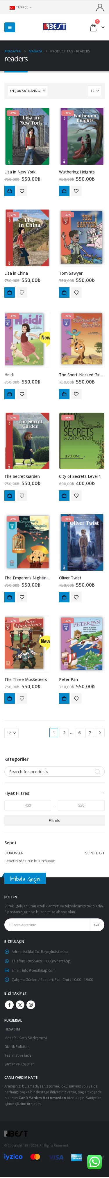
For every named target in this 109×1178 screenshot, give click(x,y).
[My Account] (100, 7)
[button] (9, 27)
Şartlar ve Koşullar (19, 1064)
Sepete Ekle (9, 191)
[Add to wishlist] (22, 191)
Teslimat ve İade (17, 1055)
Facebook (9, 1004)
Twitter (20, 1004)
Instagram (30, 1004)
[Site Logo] (54, 27)
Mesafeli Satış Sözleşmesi (25, 1037)
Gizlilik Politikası (17, 1046)
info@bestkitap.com (39, 970)
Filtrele (54, 820)
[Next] (100, 732)
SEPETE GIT (95, 853)
